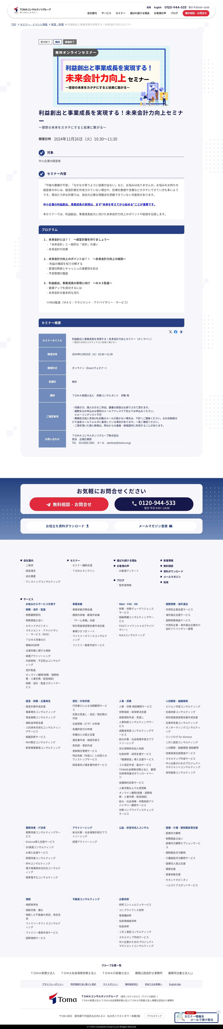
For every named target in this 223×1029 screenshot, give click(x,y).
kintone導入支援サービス (40, 841)
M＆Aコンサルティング (132, 635)
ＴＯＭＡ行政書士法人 (115, 973)
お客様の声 (123, 565)
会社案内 (28, 560)
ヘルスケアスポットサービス (182, 885)
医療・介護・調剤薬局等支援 (182, 827)
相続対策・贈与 (34, 910)
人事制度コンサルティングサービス (136, 724)
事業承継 (77, 604)
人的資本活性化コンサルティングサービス (43, 729)
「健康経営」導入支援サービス (136, 759)
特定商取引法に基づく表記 (83, 984)
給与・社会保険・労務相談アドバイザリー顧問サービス (136, 803)
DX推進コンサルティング (40, 847)
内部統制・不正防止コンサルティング (43, 662)
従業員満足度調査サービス (181, 753)
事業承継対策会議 (82, 609)
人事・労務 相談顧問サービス (135, 706)
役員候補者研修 (127, 921)
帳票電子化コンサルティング (42, 877)
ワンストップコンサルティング (43, 581)
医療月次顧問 (173, 833)
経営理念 (31, 570)
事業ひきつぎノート (84, 631)
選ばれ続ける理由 (127, 560)
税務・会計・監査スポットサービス (43, 685)
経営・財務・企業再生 (38, 701)
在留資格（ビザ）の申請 (86, 723)
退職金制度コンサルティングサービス (136, 732)
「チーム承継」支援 (84, 620)
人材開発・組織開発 (177, 701)
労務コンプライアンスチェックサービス (136, 811)
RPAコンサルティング (38, 863)
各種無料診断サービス (131, 782)
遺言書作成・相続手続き (86, 740)
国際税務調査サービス (178, 620)
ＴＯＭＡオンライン (84, 570)
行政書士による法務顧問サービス (90, 707)
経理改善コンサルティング (41, 858)
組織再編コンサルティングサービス (136, 619)
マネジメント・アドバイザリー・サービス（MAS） (42, 632)
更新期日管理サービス (85, 751)
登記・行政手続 (81, 701)
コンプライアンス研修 (131, 910)
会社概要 (31, 576)
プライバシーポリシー (52, 984)
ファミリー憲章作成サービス (89, 645)
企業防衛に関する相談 (38, 650)
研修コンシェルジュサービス (135, 904)
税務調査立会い (34, 620)
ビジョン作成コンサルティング (183, 706)
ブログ (120, 580)
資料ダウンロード (173, 571)
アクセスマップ (154, 1015)
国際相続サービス (36, 938)
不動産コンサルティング (86, 899)
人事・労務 (125, 701)
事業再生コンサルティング (41, 712)
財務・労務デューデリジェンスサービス (136, 610)
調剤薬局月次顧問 (176, 852)
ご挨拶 (29, 565)
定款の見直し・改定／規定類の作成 (90, 716)
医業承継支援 (173, 874)
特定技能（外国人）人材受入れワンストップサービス (90, 757)
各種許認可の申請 (82, 729)
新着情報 (168, 560)
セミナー (75, 560)
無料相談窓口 (131, 984)
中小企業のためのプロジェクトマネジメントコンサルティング (183, 765)
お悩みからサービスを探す (41, 604)
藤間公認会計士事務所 (148, 973)
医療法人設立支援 (176, 863)
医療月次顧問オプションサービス (183, 845)
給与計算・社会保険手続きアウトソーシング (136, 741)
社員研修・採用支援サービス (135, 754)
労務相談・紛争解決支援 (132, 712)
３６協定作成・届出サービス (135, 764)
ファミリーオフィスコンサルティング (90, 638)
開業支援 (171, 869)
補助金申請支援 (34, 722)
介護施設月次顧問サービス (181, 858)
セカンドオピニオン (37, 625)
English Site (175, 984)
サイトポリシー (110, 984)
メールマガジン (172, 576)
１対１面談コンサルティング (182, 742)
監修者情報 (125, 585)
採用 (149, 7)
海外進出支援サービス (178, 615)
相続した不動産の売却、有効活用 (43, 916)
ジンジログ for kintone (179, 737)
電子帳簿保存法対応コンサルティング (43, 870)
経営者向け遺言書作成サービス (90, 764)
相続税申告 (32, 904)
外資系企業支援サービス (179, 609)
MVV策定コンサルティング (40, 742)
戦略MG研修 (32, 645)
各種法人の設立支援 (84, 734)
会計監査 (31, 670)
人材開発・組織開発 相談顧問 (182, 747)
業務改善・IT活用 (36, 827)
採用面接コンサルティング (181, 772)
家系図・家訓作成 (82, 745)
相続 (28, 899)
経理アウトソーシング (38, 656)
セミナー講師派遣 (82, 565)
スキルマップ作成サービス (181, 758)
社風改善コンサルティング (181, 712)
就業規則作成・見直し (131, 717)
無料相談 (168, 565)
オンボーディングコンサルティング (183, 729)
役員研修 (124, 926)
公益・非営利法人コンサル (134, 827)
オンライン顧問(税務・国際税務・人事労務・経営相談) (42, 676)
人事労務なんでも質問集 (132, 788)
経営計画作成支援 (36, 706)
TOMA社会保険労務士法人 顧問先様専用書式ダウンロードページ (137, 773)
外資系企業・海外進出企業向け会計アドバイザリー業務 (183, 627)
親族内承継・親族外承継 (86, 615)
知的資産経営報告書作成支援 (89, 625)
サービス (28, 599)
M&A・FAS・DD (128, 604)
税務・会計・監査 (36, 609)
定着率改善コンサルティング (182, 722)
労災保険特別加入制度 (131, 748)
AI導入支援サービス (37, 852)
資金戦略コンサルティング (41, 717)
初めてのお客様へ (153, 984)
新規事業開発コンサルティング (43, 747)
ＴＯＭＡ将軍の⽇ (36, 639)
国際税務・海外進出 (177, 604)
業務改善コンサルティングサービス (43, 834)
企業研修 (124, 899)
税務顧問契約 (33, 615)
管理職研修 (125, 915)
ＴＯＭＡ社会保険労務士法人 (78, 973)
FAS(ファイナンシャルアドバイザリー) (136, 627)
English (158, 7)
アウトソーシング (82, 827)
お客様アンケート (129, 570)
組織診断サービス (36, 737)
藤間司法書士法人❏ (180, 973)
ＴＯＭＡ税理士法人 (42, 973)
